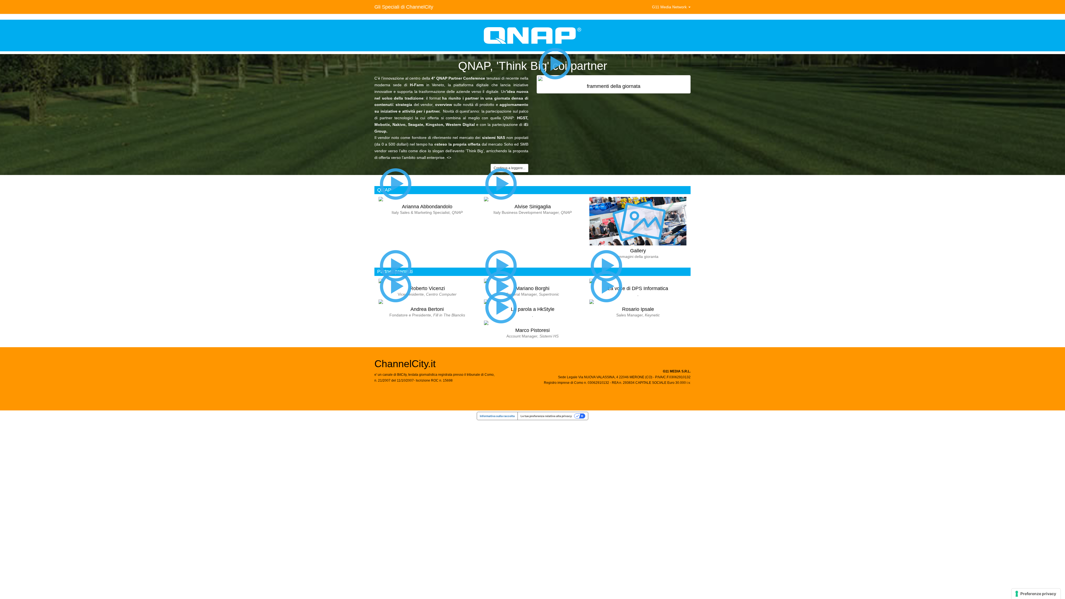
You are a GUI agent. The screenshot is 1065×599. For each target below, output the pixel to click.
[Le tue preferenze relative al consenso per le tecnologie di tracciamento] (1036, 593)
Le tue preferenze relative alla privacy (546, 416)
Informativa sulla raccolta (497, 416)
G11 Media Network (670, 7)
